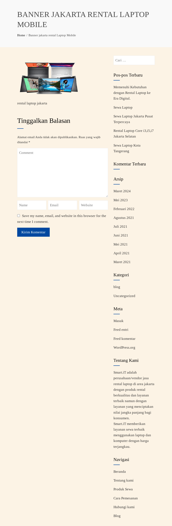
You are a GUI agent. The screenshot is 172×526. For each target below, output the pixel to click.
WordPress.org (124, 347)
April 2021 (121, 253)
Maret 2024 (122, 191)
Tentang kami (123, 480)
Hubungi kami (124, 507)
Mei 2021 (120, 244)
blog (116, 287)
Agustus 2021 (123, 218)
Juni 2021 (120, 235)
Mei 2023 (120, 200)
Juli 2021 (120, 227)
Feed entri (120, 330)
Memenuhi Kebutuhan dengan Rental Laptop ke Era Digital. (132, 92)
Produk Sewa (123, 489)
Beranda (119, 472)
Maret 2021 (122, 262)
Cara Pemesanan (125, 498)
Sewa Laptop (123, 107)
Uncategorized (124, 296)
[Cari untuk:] (134, 58)
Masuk (118, 321)
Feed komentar (124, 339)
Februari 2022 (123, 209)
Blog (117, 516)
